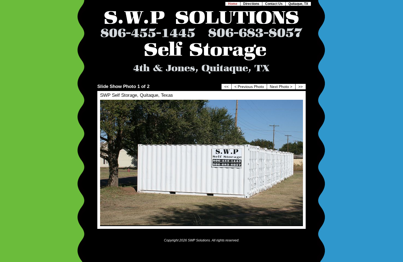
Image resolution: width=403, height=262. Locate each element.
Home (232, 4)
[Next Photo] (201, 224)
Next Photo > (281, 87)
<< (226, 87)
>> (300, 87)
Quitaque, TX (298, 4)
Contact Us (274, 4)
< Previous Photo (249, 87)
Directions (251, 4)
